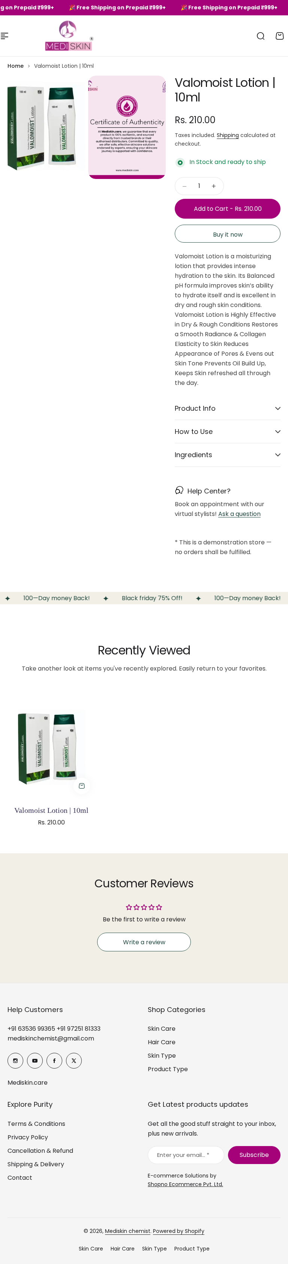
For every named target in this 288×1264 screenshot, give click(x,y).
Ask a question (239, 514)
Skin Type (162, 1055)
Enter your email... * (183, 1155)
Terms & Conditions (36, 1123)
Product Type (168, 1069)
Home (16, 66)
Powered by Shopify (178, 1231)
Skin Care (162, 1028)
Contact (20, 1177)
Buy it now (228, 234)
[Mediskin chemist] (56, 36)
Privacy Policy (28, 1137)
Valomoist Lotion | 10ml (51, 810)
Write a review (144, 942)
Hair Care (162, 1042)
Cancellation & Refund (40, 1150)
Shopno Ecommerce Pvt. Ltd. (185, 1184)
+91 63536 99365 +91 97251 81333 (54, 1028)
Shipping (228, 135)
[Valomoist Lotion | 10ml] (52, 741)
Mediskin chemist (127, 1231)
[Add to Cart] (82, 786)
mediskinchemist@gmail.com (51, 1038)
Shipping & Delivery (36, 1164)
